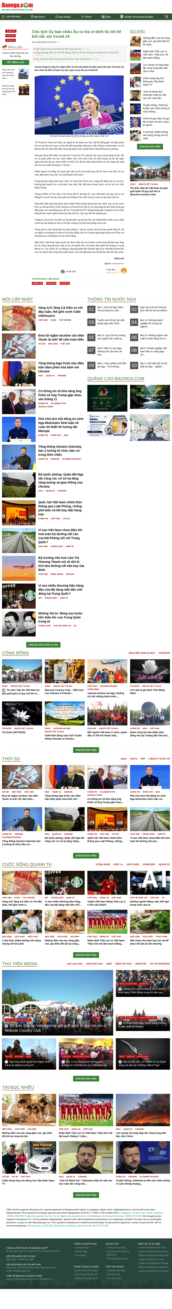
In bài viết (71, 271)
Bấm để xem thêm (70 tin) (43, 645)
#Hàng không (56, 574)
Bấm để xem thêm (150, 147)
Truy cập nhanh (115, 1267)
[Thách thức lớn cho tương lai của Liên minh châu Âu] (23, 73)
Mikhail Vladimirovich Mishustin (154, 1255)
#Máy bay (130, 1056)
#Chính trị (11, 31)
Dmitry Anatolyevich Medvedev (153, 1251)
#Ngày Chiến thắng (148, 1018)
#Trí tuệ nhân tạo (62, 626)
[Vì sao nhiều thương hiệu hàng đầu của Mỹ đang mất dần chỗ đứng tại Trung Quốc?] (19, 596)
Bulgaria (6, 288)
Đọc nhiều (65, 17)
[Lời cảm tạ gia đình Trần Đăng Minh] (150, 671)
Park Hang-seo (9, 1084)
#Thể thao (92, 686)
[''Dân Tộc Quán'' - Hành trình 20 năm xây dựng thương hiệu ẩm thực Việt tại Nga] (150, 427)
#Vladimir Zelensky (71, 459)
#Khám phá (144, 984)
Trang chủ (11, 25)
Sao (4, 1235)
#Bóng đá (104, 898)
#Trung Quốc (56, 546)
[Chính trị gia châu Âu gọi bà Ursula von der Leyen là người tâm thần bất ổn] (135, 122)
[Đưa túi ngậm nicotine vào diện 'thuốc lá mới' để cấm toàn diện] (19, 346)
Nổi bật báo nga (135, 29)
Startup (5, 1306)
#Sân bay (70, 574)
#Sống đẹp (149, 864)
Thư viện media (19, 963)
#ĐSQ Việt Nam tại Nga (142, 653)
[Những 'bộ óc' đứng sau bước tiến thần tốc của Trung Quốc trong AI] (19, 624)
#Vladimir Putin (58, 403)
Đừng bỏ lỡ (133, 25)
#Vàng (53, 320)
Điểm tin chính (14, 29)
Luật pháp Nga (82, 1247)
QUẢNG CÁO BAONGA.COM (115, 378)
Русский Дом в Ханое (117, 1258)
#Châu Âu (10, 36)
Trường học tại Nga (116, 1247)
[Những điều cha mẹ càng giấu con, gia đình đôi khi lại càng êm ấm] (135, 41)
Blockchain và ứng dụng (59, 25)
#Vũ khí (66, 519)
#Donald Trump (45, 407)
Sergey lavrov (8, 1296)
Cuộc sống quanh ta (26, 864)
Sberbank (6, 1293)
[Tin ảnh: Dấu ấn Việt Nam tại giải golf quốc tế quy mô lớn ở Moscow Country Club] (150, 168)
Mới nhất (39, 17)
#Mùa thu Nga (123, 964)
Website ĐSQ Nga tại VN (87, 1278)
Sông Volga (7, 1290)
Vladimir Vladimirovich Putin (152, 1247)
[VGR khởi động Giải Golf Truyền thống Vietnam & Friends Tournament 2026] (65, 713)
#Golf (133, 184)
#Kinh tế (70, 546)
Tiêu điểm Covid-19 (97, 25)
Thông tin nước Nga (111, 299)
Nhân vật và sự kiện (149, 1244)
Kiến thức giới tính (11, 755)
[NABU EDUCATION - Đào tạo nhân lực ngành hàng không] (107, 425)
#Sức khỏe (132, 864)
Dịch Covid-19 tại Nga (57, 29)
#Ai (75, 626)
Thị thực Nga (81, 1251)
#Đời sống (53, 344)
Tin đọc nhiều (18, 1087)
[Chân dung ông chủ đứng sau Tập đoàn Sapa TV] (135, 82)
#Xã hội (41, 344)
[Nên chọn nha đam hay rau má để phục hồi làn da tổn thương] (150, 921)
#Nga (40, 376)
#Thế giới (154, 898)
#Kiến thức (33, 937)
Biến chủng (7, 292)
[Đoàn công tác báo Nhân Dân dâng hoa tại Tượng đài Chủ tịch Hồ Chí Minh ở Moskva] (150, 713)
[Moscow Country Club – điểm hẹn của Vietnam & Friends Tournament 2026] (65, 671)
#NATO (133, 759)
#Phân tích (56, 435)
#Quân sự (50, 376)
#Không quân (142, 1056)
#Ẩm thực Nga (94, 964)
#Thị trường (65, 320)
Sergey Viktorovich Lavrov (151, 1259)
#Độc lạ (118, 864)
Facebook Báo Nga (116, 1270)
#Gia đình (74, 937)
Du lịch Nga (80, 1255)
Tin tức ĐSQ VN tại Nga (86, 1270)
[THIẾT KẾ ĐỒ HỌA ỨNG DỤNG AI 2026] (107, 398)
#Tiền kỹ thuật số (159, 759)
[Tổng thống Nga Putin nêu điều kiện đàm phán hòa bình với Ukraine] (19, 374)
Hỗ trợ (5, 649)
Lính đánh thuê (9, 860)
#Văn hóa (91, 728)
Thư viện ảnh (113, 1274)
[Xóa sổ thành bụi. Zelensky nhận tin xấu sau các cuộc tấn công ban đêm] (135, 95)
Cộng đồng (15, 653)
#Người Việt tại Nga (148, 184)
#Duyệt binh (132, 984)
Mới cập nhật (17, 299)
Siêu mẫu (6, 1302)
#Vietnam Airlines (108, 686)
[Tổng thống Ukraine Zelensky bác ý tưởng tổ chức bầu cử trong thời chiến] (19, 457)
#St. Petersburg (160, 964)
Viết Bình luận (15, 62)
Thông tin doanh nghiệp (138, 17)
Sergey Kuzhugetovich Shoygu (154, 1263)
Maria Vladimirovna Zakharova (153, 1267)
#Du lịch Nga (75, 964)
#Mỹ (40, 598)
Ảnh (108, 17)
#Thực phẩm (161, 937)
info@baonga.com (21, 1271)
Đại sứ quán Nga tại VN (86, 1274)
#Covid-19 (10, 40)
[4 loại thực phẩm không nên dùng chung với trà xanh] (135, 135)
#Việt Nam (43, 320)
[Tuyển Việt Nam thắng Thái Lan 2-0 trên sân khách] (107, 882)
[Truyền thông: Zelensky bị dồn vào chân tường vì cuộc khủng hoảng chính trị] (135, 108)
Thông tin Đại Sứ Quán (86, 1267)
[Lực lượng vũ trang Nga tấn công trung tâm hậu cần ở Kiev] (135, 68)
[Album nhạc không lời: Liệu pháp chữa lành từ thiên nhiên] (150, 397)
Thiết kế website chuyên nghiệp (24, 1276)
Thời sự (91, 29)
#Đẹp (109, 964)
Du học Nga (112, 1244)
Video (88, 17)
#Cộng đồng (93, 689)
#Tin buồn (164, 653)
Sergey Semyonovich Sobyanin (154, 1271)
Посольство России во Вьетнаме (118, 1253)
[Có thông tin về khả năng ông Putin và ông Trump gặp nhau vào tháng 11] (19, 401)
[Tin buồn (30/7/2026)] (22, 713)
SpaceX (6, 1299)
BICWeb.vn (45, 1279)
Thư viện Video (114, 1278)
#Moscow (140, 964)
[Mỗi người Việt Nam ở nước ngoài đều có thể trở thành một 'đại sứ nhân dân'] (107, 713)
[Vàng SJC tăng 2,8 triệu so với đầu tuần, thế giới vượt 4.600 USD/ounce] (19, 318)
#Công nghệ (103, 864)
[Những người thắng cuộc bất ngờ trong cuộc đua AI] (150, 882)
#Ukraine (62, 376)
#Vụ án (15, 1177)
